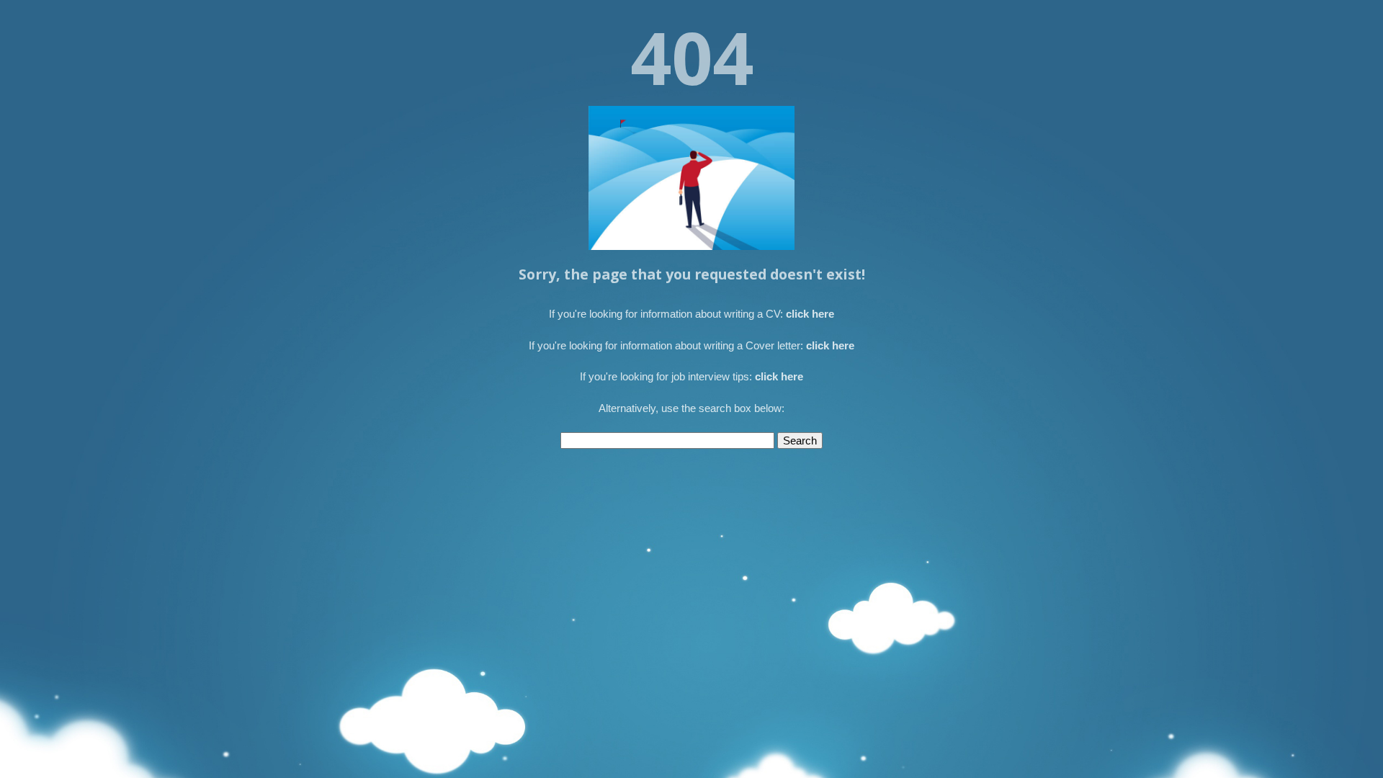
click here (810, 314)
